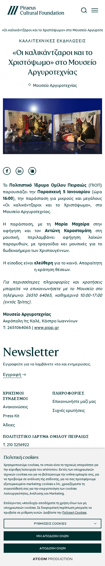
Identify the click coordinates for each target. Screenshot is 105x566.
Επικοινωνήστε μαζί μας (74, 401)
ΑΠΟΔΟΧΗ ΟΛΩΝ (53, 548)
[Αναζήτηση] (84, 10)
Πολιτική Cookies (74, 512)
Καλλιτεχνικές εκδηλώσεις (52, 41)
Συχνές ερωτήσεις (68, 410)
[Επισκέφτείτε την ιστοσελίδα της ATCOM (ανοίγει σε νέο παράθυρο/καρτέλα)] (52, 559)
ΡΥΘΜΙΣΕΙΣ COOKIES (50, 523)
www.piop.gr (46, 327)
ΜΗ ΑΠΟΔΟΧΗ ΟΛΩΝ (52, 535)
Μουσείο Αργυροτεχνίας (55, 85)
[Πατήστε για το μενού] (94, 10)
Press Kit (11, 416)
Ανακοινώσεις (15, 406)
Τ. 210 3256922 (16, 444)
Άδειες (9, 425)
